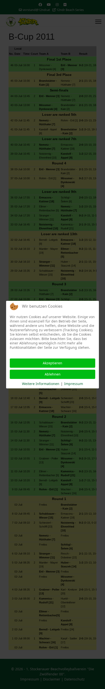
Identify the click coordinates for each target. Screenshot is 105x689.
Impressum (73, 383)
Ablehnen (53, 374)
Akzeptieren (52, 363)
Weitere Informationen (40, 383)
